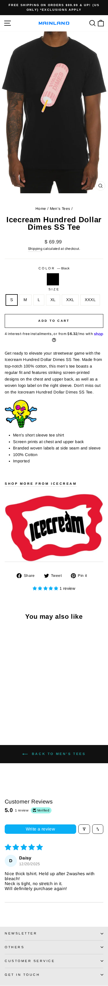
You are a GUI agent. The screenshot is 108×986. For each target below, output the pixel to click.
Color (54, 268)
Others (14, 947)
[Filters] (84, 829)
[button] (46, 588)
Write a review (40, 829)
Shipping (35, 249)
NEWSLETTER (21, 933)
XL (53, 300)
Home (40, 209)
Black (52, 279)
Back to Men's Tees (58, 754)
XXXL (90, 300)
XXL (70, 300)
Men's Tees (60, 209)
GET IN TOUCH (22, 974)
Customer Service (30, 961)
